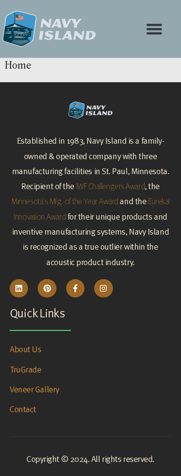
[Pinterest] (47, 288)
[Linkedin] (19, 288)
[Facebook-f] (75, 288)
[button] (154, 29)
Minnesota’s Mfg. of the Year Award (64, 201)
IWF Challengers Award (110, 186)
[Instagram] (103, 288)
